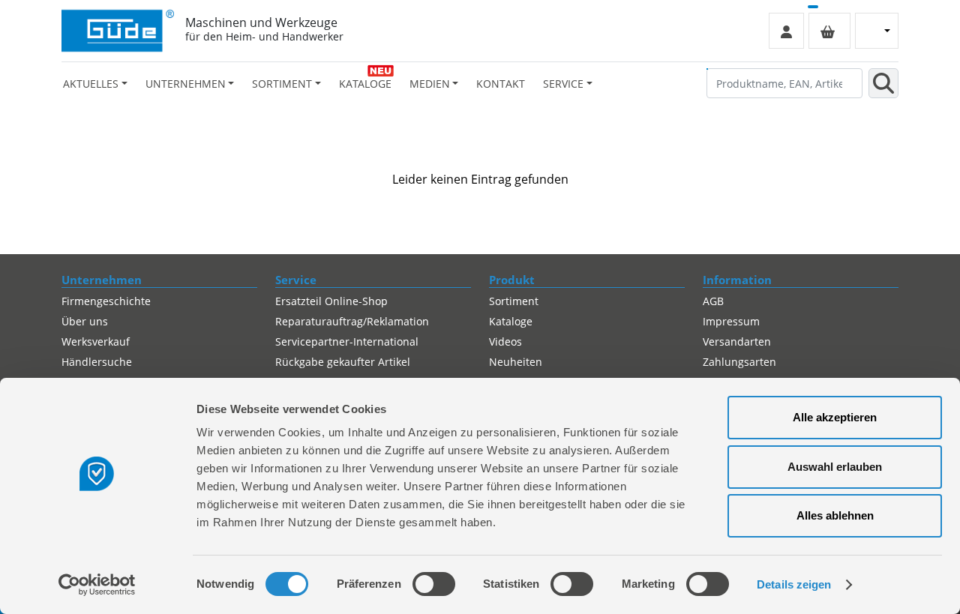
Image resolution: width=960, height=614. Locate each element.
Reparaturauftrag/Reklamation (352, 321)
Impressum (731, 321)
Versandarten (737, 341)
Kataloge (365, 83)
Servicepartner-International (346, 341)
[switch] (433, 584)
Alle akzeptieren (835, 417)
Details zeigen (794, 584)
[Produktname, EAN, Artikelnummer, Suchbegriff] (883, 83)
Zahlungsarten (739, 362)
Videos (505, 341)
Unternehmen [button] (186, 83)
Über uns (85, 321)
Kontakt (500, 83)
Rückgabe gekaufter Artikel (342, 362)
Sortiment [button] (282, 83)
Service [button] (563, 83)
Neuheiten (515, 362)
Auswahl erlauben (835, 466)
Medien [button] (430, 83)
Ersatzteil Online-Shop (331, 301)
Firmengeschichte (106, 301)
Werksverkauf (96, 341)
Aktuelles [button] (90, 83)
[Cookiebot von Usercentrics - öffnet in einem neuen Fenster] (97, 585)
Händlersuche (97, 362)
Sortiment (513, 301)
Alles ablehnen (835, 515)
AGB (713, 301)
